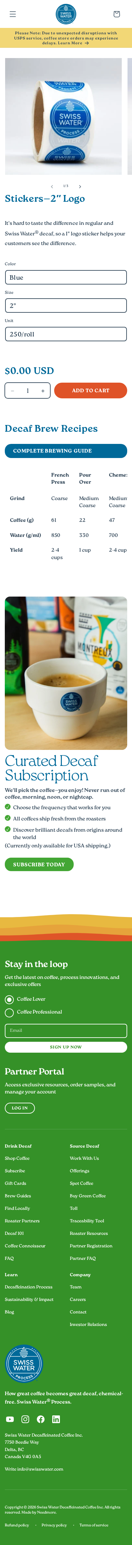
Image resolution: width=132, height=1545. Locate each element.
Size (9, 293)
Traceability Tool (87, 1221)
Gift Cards (15, 1184)
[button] (13, 14)
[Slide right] (80, 187)
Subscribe (15, 1171)
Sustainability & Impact (29, 1300)
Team (75, 1287)
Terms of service (93, 1525)
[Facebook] (41, 1419)
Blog (9, 1312)
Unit (9, 321)
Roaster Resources (89, 1234)
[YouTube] (10, 1419)
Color (10, 264)
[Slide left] (52, 187)
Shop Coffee (17, 1159)
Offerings (79, 1171)
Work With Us (84, 1159)
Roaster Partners (22, 1221)
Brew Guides (18, 1196)
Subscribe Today (39, 865)
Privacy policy (54, 1525)
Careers (78, 1300)
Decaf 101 (14, 1234)
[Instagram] (25, 1419)
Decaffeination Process (29, 1287)
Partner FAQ (83, 1259)
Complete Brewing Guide (52, 451)
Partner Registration (91, 1246)
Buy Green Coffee (88, 1196)
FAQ (9, 1259)
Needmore (46, 1512)
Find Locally (17, 1209)
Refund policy (17, 1525)
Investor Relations (88, 1325)
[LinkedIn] (56, 1419)
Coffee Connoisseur (25, 1246)
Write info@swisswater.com (34, 1469)
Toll (74, 1209)
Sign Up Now (66, 1048)
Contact (78, 1312)
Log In (20, 1109)
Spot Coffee (81, 1184)
